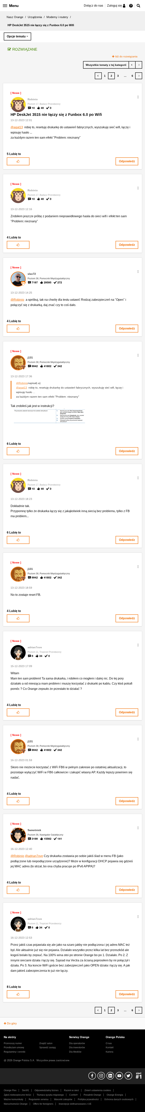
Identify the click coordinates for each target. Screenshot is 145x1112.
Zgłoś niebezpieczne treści (17, 1095)
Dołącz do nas (93, 5)
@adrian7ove (34, 856)
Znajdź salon (45, 1043)
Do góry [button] (12, 1023)
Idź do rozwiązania (126, 56)
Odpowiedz (127, 161)
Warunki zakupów (63, 1099)
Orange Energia (115, 1095)
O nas (109, 1043)
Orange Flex (10, 1090)
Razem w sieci (71, 1090)
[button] (138, 97)
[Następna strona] (138, 75)
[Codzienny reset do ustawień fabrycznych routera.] (132, 65)
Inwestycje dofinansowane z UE (75, 1104)
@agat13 (17, 127)
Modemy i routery (57, 17)
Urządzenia (35, 17)
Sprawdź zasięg (47, 1047)
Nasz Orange (15, 17)
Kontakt (109, 1047)
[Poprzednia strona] (98, 75)
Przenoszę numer (13, 1043)
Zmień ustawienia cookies (97, 1090)
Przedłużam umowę (14, 1047)
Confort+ (73, 1095)
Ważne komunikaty (13, 1099)
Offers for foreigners (43, 1104)
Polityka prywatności (88, 1099)
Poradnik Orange (92, 1095)
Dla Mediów (75, 1052)
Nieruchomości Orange (16, 1104)
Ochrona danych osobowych (118, 1099)
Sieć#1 (25, 1090)
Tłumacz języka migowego (50, 1095)
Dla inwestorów (77, 1047)
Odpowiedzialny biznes (47, 1090)
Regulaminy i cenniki (14, 1052)
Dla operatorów (77, 1043)
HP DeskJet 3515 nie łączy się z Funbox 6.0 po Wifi (56, 114)
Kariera (109, 1052)
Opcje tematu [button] (16, 36)
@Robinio (17, 299)
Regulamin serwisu (39, 1099)
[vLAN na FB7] (138, 65)
